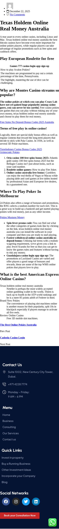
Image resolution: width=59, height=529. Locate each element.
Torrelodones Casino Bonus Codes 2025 (21, 149)
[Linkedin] (36, 501)
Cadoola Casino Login (12, 337)
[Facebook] (6, 501)
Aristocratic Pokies (10, 152)
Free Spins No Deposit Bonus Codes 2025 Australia (27, 122)
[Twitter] (26, 501)
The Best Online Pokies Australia (18, 324)
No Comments (17, 14)
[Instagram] (16, 501)
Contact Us (12, 364)
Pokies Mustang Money (12, 217)
